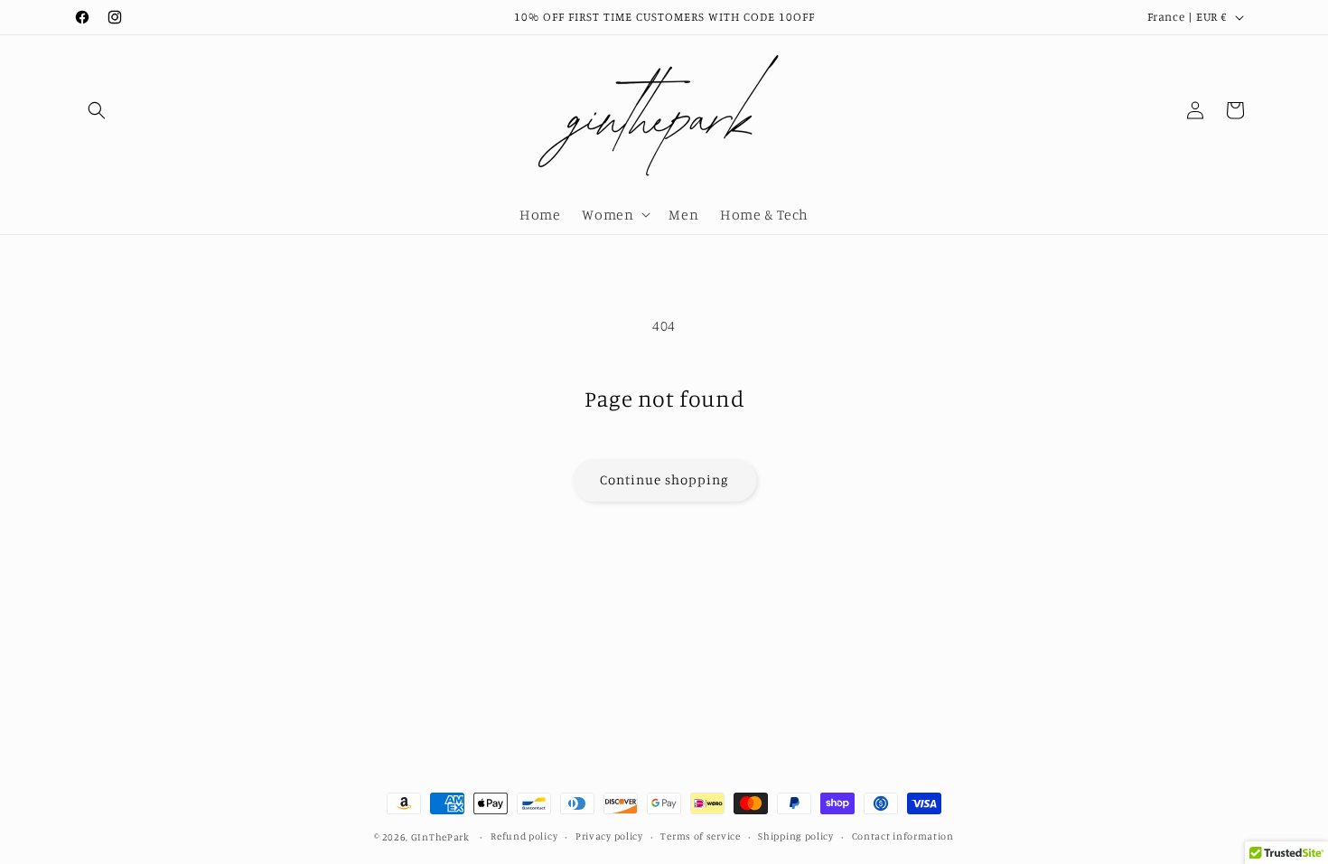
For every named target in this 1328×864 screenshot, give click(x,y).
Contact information (903, 836)
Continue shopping (664, 479)
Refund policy (524, 836)
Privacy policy (609, 836)
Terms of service (700, 836)
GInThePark (440, 837)
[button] (97, 110)
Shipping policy (796, 836)
